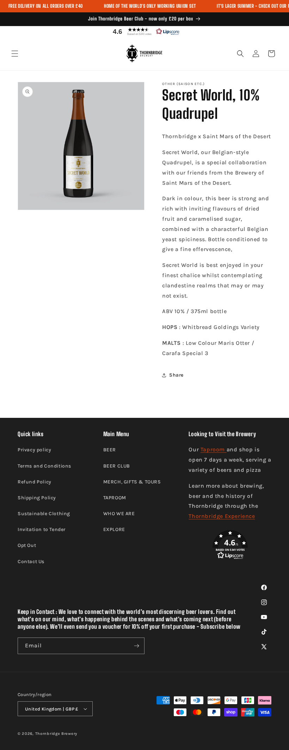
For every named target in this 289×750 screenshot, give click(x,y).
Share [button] (176, 375)
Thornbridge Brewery (56, 733)
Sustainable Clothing (44, 514)
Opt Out (27, 545)
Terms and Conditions (44, 466)
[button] (144, 31)
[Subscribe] (136, 646)
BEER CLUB (116, 466)
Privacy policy (34, 450)
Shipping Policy (37, 498)
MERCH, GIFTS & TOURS (132, 482)
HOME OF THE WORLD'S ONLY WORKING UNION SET (150, 6)
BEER (109, 450)
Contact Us (31, 562)
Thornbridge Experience (222, 516)
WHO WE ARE (119, 514)
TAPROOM (114, 498)
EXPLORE (114, 529)
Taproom (214, 449)
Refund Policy (34, 482)
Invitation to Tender (42, 529)
